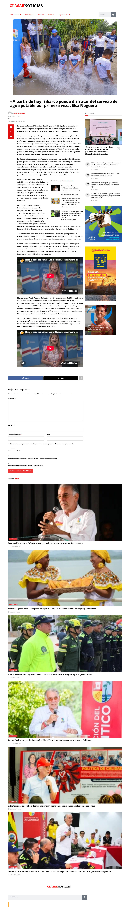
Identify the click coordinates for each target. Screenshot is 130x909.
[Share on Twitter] (11, 131)
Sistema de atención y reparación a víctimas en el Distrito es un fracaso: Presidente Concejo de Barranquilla (106, 165)
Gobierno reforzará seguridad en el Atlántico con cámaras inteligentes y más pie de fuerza (72, 214)
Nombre (11, 425)
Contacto (12, 904)
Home (24, 904)
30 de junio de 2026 (70, 207)
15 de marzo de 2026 (15, 809)
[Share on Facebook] (11, 126)
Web (48, 435)
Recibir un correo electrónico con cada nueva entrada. (25, 465)
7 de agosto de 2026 (70, 194)
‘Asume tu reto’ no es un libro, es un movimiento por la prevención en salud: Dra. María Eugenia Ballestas (99, 151)
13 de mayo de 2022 (14, 116)
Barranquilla (29, 15)
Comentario (12, 398)
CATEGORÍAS (14, 15)
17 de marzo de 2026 (15, 743)
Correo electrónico (15, 435)
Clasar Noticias (19, 113)
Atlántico (51, 15)
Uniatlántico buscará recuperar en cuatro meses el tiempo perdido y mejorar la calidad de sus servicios (106, 196)
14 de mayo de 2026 (69, 219)
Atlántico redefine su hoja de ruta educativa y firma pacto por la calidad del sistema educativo (51, 806)
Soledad (41, 15)
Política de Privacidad (33, 904)
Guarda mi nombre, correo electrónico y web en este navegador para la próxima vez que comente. (42, 444)
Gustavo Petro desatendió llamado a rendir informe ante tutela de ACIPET (105, 175)
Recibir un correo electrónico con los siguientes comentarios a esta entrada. (33, 459)
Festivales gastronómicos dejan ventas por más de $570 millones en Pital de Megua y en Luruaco (70, 202)
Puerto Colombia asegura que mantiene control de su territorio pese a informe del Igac (105, 185)
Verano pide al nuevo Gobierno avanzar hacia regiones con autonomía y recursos (70, 189)
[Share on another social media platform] (11, 136)
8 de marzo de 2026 (15, 875)
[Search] (113, 14)
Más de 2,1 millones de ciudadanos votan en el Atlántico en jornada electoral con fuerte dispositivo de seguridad (59, 871)
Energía (18, 904)
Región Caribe (63, 15)
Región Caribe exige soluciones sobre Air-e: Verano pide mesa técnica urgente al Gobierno (49, 740)
